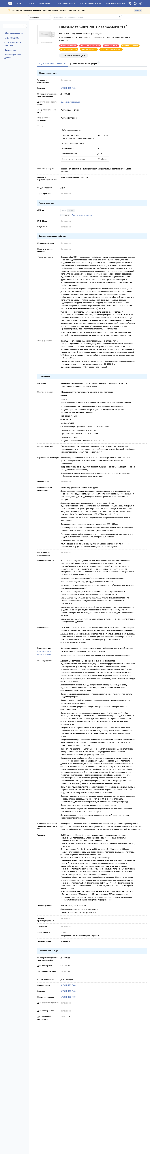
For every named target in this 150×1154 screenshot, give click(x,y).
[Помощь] (135, 3)
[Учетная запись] (140, 3)
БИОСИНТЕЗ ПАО (68, 88)
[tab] (52, 64)
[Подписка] (130, 3)
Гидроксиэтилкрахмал (70, 102)
